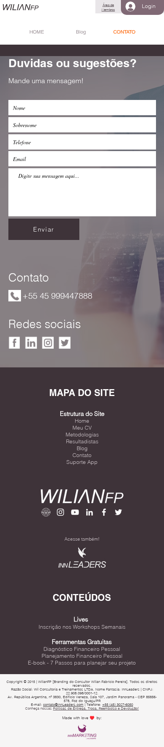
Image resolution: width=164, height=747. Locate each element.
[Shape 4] (31, 342)
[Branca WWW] (46, 512)
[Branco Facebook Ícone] (104, 512)
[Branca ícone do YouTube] (75, 512)
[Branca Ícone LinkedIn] (89, 512)
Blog (82, 448)
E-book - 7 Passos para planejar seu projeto (82, 662)
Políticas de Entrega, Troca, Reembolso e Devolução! (96, 708)
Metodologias (82, 434)
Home (82, 420)
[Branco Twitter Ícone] (118, 512)
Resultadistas (82, 441)
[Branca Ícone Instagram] (60, 512)
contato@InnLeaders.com (63, 705)
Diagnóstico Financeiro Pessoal (81, 649)
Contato (82, 455)
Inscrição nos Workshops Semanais (82, 626)
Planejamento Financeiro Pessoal (82, 655)
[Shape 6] (65, 342)
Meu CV (82, 427)
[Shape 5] (48, 342)
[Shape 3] (14, 342)
